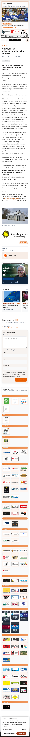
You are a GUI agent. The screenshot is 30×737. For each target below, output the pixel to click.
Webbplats (6, 365)
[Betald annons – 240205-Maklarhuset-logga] (6, 534)
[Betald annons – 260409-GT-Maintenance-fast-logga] (6, 31)
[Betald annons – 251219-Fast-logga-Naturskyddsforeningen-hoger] (15, 683)
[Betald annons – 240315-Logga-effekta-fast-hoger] (15, 489)
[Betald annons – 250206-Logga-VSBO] (6, 541)
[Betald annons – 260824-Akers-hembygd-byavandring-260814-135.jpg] (6, 401)
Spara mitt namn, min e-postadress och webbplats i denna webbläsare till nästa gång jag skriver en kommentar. (14, 374)
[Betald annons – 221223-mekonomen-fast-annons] (6, 581)
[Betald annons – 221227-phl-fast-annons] (15, 469)
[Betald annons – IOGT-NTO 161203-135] (15, 670)
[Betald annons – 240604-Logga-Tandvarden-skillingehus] (15, 482)
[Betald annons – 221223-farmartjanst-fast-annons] (15, 497)
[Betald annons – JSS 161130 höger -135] (6, 597)
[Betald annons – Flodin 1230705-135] (15, 541)
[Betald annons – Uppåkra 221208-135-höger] (24, 597)
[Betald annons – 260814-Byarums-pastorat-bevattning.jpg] (6, 441)
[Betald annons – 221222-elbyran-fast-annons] (24, 489)
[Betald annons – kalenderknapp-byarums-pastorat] (24, 564)
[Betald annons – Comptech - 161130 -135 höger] (15, 590)
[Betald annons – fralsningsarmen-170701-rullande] (6, 557)
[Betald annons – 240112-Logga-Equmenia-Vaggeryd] (6, 551)
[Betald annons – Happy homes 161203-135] (6, 513)
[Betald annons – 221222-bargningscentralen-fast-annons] (15, 581)
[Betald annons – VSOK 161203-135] (24, 653)
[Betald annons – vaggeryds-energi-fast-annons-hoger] (6, 707)
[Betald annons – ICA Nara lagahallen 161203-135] (15, 459)
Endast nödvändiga (9, 733)
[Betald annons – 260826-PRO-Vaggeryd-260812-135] (15, 401)
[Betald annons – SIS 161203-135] (24, 646)
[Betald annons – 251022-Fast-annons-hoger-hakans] (24, 476)
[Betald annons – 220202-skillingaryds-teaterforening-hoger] (24, 690)
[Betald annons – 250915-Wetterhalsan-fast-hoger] (15, 476)
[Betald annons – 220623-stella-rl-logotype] (15, 534)
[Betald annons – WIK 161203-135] (6, 653)
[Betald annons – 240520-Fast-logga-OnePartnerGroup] (24, 534)
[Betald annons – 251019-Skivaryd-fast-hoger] (24, 683)
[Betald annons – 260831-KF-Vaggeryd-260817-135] (6, 431)
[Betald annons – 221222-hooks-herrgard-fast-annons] (24, 452)
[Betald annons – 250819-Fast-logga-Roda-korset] (15, 513)
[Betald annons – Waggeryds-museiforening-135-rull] (15, 690)
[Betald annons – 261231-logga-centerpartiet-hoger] (6, 615)
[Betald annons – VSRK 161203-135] (15, 653)
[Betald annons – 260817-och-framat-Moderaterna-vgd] (15, 15)
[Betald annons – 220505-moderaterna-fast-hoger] (24, 615)
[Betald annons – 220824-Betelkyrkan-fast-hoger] (24, 551)
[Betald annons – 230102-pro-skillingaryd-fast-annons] (24, 670)
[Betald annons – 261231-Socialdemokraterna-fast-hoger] (6, 627)
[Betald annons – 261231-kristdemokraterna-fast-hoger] (15, 627)
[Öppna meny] (27, 40)
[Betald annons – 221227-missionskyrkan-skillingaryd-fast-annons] (24, 557)
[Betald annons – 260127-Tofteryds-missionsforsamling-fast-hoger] (15, 564)
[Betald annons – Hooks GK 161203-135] (6, 640)
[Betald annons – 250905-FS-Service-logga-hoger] (15, 31)
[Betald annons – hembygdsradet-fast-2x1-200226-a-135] (6, 670)
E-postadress (7, 359)
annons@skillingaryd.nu (11, 199)
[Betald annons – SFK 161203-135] (24, 640)
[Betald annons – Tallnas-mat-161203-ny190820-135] (6, 459)
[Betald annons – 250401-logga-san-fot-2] (6, 489)
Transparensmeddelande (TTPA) (9, 27)
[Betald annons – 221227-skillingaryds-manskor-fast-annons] (15, 676)
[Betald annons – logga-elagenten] (24, 507)
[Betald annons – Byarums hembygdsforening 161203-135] (6, 697)
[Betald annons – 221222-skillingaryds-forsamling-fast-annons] (6, 571)
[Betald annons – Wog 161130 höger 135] (24, 604)
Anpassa (24, 729)
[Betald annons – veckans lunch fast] (6, 452)
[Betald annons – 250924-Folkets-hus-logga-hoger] (15, 523)
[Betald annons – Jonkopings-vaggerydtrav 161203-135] (15, 640)
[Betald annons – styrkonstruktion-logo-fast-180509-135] (15, 597)
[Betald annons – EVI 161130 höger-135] (24, 590)
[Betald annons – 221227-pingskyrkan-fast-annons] (15, 557)
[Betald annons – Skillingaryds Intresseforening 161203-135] (6, 676)
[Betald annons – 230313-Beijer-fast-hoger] (15, 507)
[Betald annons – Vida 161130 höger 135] (15, 604)
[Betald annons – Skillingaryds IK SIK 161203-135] (6, 646)
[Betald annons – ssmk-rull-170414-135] (15, 646)
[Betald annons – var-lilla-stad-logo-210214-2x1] (24, 31)
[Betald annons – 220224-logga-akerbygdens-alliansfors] (15, 551)
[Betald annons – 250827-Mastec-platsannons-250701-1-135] (6, 420)
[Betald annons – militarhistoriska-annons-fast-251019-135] (6, 683)
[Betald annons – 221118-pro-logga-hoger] (6, 690)
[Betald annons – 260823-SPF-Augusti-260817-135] (24, 401)
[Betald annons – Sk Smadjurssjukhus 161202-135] (24, 469)
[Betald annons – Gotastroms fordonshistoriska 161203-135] (15, 697)
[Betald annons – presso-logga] (6, 590)
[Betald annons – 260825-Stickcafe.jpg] (6, 409)
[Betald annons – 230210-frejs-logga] (6, 523)
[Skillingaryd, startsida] (15, 39)
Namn (5, 352)
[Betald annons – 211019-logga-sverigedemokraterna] (15, 614)
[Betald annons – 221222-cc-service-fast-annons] (24, 581)
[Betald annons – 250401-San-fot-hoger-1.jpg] (24, 482)
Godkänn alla (21, 733)
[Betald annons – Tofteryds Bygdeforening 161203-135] (24, 676)
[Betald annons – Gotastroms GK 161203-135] (6, 660)
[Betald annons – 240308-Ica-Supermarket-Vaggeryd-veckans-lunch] (15, 452)
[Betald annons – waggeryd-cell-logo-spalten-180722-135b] (6, 604)
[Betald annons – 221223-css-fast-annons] (6, 497)
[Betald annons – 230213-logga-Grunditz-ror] (6, 469)
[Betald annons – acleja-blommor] (6, 507)
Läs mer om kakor (7, 729)
